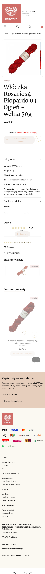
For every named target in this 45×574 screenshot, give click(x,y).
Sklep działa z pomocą (14, 555)
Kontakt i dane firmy (8, 462)
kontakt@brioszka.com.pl (12, 548)
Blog (3, 468)
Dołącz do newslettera (13, 401)
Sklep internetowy (22, 573)
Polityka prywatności (8, 497)
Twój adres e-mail (10, 395)
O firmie (5, 465)
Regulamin (5, 494)
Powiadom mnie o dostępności (21, 140)
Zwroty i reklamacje (8, 500)
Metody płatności (7, 478)
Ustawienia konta (7, 513)
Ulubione (5, 516)
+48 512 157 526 (28, 11)
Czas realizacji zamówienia (11, 484)
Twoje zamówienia (8, 510)
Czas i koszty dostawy (9, 481)
